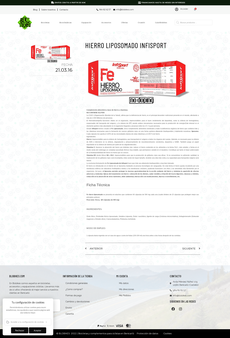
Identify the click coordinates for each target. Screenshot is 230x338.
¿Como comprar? (74, 289)
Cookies (167, 333)
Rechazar (19, 330)
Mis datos (124, 283)
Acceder (184, 9)
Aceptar (37, 330)
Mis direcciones (126, 289)
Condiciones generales (76, 283)
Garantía (69, 314)
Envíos (68, 307)
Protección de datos (147, 333)
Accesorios (106, 22)
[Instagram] (180, 309)
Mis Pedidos (125, 295)
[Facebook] (173, 309)
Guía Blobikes (161, 22)
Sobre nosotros (48, 10)
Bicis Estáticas (65, 22)
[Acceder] (176, 9)
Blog (35, 10)
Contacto (63, 10)
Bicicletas (45, 22)
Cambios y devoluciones (77, 301)
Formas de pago (73, 295)
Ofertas (124, 22)
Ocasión (141, 22)
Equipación (86, 22)
